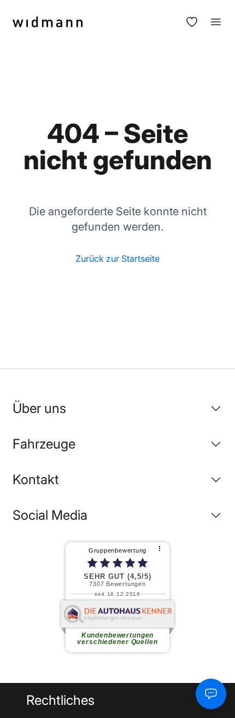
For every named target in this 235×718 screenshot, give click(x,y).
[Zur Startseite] (48, 22)
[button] (117, 408)
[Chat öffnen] (211, 694)
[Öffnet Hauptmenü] (210, 21)
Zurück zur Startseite (117, 258)
